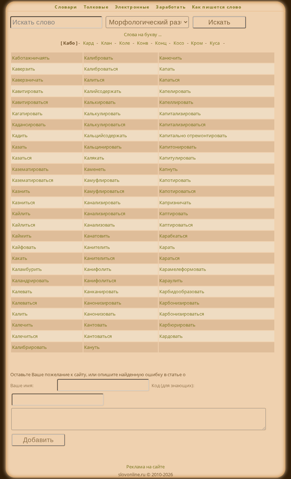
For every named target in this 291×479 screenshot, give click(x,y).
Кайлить (21, 213)
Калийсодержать (102, 91)
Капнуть (168, 169)
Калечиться (25, 336)
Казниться (23, 202)
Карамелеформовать (182, 269)
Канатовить (97, 236)
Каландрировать (30, 280)
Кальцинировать (103, 147)
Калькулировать (102, 113)
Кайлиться (23, 225)
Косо (179, 43)
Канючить (170, 58)
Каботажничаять (31, 58)
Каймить (22, 236)
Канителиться (99, 258)
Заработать (171, 7)
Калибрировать (29, 347)
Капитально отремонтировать (193, 135)
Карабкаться (173, 236)
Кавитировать (27, 91)
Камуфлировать (102, 180)
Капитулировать (177, 158)
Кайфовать (24, 247)
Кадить (20, 135)
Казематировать (30, 169)
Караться (169, 258)
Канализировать (102, 202)
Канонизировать (102, 303)
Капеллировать (176, 102)
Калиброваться (101, 69)
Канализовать (99, 225)
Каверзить (23, 69)
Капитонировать (178, 147)
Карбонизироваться (181, 314)
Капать (167, 69)
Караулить (171, 280)
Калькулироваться (104, 124)
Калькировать (100, 102)
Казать (19, 147)
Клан (106, 43)
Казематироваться (32, 180)
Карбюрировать (177, 325)
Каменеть (95, 169)
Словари (66, 7)
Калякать (94, 158)
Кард (88, 43)
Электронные (132, 7)
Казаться (22, 158)
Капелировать (175, 91)
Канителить (97, 247)
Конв (142, 43)
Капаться (169, 80)
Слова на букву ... (142, 34)
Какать (19, 258)
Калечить (22, 325)
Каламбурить (27, 269)
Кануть (92, 347)
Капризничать (175, 202)
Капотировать (175, 180)
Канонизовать (100, 314)
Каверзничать (27, 80)
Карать (167, 247)
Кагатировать (27, 113)
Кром (197, 43)
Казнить (21, 191)
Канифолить (97, 269)
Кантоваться (98, 336)
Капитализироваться (182, 124)
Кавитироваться (30, 102)
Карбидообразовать (181, 291)
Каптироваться (176, 225)
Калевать (22, 291)
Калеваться (24, 303)
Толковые (96, 7)
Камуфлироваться (104, 191)
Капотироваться (177, 191)
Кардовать (171, 336)
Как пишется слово (217, 7)
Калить (20, 314)
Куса (215, 43)
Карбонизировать (179, 303)
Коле (124, 43)
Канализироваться (104, 213)
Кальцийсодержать (105, 135)
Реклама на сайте (145, 466)
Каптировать (173, 213)
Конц (160, 43)
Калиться (94, 80)
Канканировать (101, 291)
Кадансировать (29, 124)
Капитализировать (180, 113)
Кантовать (95, 325)
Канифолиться (100, 280)
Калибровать (98, 58)
